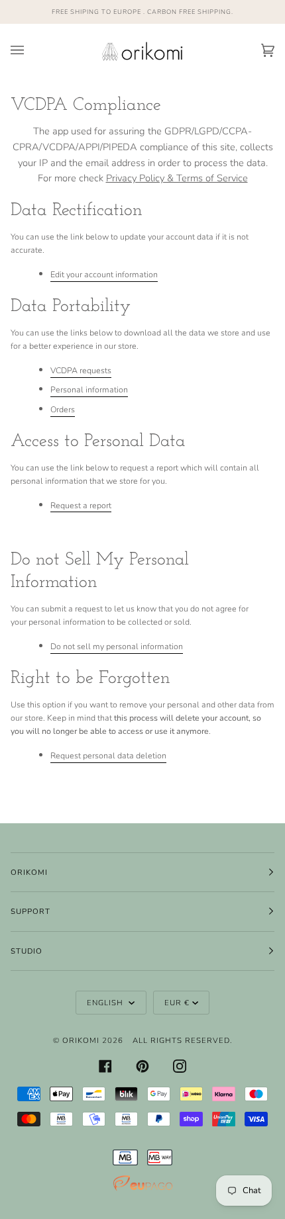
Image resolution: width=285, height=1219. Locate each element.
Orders (62, 409)
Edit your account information (104, 274)
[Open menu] (30, 50)
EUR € (177, 1002)
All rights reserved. (183, 1040)
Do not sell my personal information (116, 646)
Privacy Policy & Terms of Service (177, 178)
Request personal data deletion (108, 755)
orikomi (80, 1040)
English (106, 1002)
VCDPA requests (80, 370)
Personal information (89, 389)
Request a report (80, 505)
